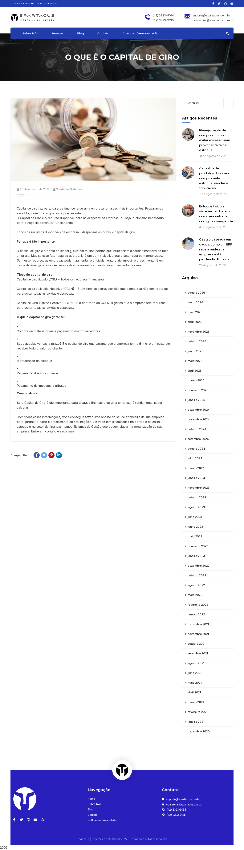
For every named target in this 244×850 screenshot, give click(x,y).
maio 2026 (195, 312)
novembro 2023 (198, 487)
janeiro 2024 (196, 478)
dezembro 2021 (198, 624)
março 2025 (196, 380)
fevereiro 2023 (198, 546)
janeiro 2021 (196, 721)
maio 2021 (195, 682)
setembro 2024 (198, 439)
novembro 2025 (198, 331)
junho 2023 (195, 526)
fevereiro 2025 (198, 390)
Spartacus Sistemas (69, 189)
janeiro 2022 (196, 614)
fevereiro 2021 (198, 712)
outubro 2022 (197, 575)
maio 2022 (195, 595)
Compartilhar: (19, 455)
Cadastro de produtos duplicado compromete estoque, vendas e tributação (214, 178)
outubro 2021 (196, 643)
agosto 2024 (196, 448)
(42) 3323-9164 (163, 15)
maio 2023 (195, 536)
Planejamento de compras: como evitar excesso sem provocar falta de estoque (214, 140)
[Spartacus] (32, 17)
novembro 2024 (199, 419)
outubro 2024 (197, 429)
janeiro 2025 (196, 400)
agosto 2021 (196, 663)
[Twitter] (44, 455)
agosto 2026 (196, 292)
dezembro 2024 (199, 409)
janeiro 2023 (196, 556)
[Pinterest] (51, 455)
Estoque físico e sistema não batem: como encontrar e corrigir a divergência (216, 214)
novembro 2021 (198, 634)
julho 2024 (195, 458)
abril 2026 (194, 322)
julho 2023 (195, 517)
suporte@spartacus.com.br (211, 15)
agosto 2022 (196, 585)
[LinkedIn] (59, 455)
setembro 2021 (198, 653)
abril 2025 (194, 370)
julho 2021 (194, 673)
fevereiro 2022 (198, 604)
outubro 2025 (197, 341)
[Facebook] (37, 455)
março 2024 (196, 468)
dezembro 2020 (199, 731)
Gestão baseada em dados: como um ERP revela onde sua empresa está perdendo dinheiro (215, 249)
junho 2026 (195, 302)
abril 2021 (194, 692)
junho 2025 (195, 351)
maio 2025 (195, 361)
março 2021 (196, 702)
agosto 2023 (196, 507)
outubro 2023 (197, 497)
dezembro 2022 (198, 565)
